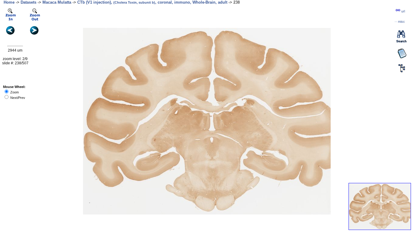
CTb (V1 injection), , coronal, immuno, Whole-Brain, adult (152, 2)
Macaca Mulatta (56, 2)
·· (400, 21)
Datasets (28, 2)
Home (9, 2)
